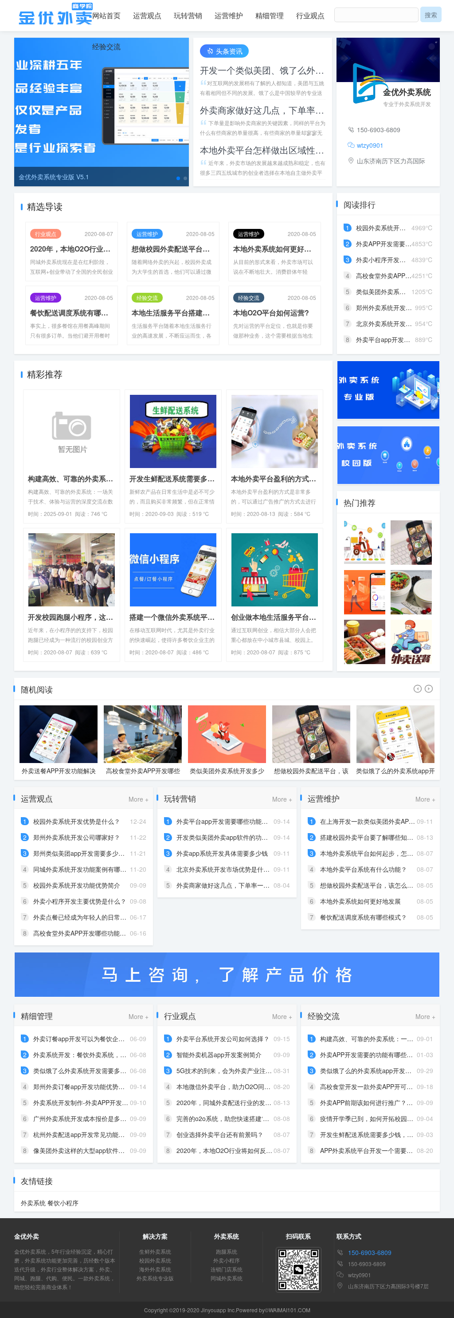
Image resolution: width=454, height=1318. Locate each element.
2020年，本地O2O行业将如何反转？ (71, 249)
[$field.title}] (71, 430)
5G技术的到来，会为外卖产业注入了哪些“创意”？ (244, 1070)
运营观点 (147, 15)
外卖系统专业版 (155, 1278)
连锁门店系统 (227, 1269)
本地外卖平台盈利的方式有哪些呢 (274, 478)
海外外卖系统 (155, 1269)
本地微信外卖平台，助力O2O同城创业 (229, 1086)
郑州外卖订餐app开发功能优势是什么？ (88, 1086)
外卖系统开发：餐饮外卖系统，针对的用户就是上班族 (107, 1054)
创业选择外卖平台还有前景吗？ (219, 1134)
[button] (178, 178)
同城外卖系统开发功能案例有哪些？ (395, 775)
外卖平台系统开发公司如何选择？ (223, 1038)
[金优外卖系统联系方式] (227, 973)
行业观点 (310, 15)
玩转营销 (188, 15)
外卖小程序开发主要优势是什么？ (402, 259)
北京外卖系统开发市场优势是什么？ (226, 869)
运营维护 (229, 15)
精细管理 (269, 15)
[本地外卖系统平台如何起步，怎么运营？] (364, 642)
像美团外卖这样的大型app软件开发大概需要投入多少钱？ (113, 1150)
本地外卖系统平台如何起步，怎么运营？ (376, 853)
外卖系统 (33, 1202)
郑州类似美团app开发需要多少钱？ (82, 853)
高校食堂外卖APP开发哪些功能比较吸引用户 (59, 775)
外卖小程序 (226, 1260)
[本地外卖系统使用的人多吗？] (411, 542)
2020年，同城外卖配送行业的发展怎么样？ (236, 1102)
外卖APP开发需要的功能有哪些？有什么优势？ (385, 1054)
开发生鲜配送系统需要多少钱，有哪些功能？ (173, 478)
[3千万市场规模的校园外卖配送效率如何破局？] (364, 542)
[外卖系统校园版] (388, 454)
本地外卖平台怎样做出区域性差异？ (262, 149)
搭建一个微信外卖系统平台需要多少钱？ (173, 617)
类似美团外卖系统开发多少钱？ (143, 775)
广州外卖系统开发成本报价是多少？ (83, 1118)
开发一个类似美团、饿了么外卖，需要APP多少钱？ (262, 69)
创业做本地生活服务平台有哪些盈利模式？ (274, 617)
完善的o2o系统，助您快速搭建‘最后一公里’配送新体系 (251, 1118)
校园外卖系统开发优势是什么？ (399, 227)
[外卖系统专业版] (388, 389)
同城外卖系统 (227, 1278)
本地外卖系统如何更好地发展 (274, 249)
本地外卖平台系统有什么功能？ (363, 869)
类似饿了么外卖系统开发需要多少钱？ (86, 1070)
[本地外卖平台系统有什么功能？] (411, 642)
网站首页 (106, 15)
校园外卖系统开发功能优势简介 (76, 885)
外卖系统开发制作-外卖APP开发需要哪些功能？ (99, 1102)
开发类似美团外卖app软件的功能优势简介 (234, 837)
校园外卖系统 (155, 1260)
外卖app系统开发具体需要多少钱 (222, 853)
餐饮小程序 (62, 1202)
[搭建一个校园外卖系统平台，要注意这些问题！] (411, 592)
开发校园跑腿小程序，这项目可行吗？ (71, 617)
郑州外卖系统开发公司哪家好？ (76, 837)
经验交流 (106, 46)
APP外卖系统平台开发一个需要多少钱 (372, 1150)
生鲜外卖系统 (155, 1251)
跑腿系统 (226, 1251)
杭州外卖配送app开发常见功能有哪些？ (88, 1134)
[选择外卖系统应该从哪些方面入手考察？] (364, 592)
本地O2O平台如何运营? (271, 312)
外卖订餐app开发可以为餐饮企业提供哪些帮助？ (100, 1038)
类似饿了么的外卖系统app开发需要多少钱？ (311, 775)
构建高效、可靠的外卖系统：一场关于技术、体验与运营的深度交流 (71, 478)
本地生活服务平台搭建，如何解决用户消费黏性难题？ (173, 312)
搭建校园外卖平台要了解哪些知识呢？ (373, 837)
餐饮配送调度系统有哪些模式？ (71, 312)
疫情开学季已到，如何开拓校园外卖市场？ (379, 1118)
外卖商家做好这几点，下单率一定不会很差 (262, 109)
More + (139, 799)
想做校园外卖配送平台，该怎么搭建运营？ (173, 249)
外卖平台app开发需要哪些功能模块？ (228, 821)
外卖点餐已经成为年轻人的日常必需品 (86, 917)
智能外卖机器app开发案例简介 (219, 1054)
